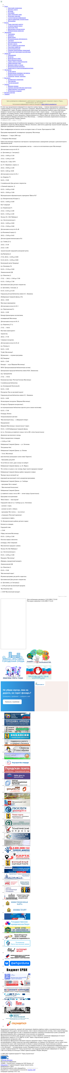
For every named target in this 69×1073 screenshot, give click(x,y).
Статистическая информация (17, 18)
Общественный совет (14, 63)
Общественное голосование (16, 89)
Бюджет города (12, 44)
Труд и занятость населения (16, 45)
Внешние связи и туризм (15, 65)
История (10, 11)
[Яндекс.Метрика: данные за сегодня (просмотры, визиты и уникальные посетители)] (6, 1060)
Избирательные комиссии (16, 31)
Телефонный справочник (15, 79)
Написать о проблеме (12, 702)
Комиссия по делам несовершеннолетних (20, 68)
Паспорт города (13, 9)
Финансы (11, 35)
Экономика (7, 32)
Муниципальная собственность (17, 39)
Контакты (7, 78)
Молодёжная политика (15, 60)
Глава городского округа (15, 24)
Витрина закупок (9, 92)
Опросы (6, 84)
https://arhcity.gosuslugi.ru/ (49, 104)
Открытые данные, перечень (17, 76)
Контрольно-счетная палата (16, 29)
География (11, 13)
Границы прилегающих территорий (19, 50)
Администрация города (15, 26)
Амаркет (7, 94)
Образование (12, 55)
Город (6, 6)
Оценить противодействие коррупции (19, 87)
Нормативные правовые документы (19, 73)
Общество (7, 53)
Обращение (4, 1065)
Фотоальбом (11, 21)
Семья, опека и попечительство (17, 61)
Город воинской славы (15, 14)
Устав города (12, 71)
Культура (10, 57)
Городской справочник (15, 8)
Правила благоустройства (16, 74)
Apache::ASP (31, 1070)
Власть (6, 22)
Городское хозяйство (14, 47)
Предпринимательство (15, 42)
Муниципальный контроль (16, 66)
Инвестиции (12, 37)
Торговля (11, 40)
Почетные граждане (14, 16)
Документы (7, 70)
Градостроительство (14, 48)
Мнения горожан (13, 86)
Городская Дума (13, 27)
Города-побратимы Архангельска (18, 19)
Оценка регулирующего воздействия (19, 52)
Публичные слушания (14, 91)
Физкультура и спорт (14, 58)
